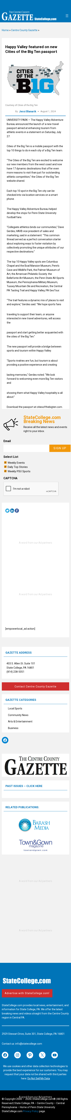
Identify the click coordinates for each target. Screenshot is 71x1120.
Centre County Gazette (24, 30)
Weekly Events (16, 462)
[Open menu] (67, 16)
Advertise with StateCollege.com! (27, 993)
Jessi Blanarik (27, 111)
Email (7, 441)
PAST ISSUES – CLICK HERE (23, 786)
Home (5, 30)
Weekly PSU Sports (19, 471)
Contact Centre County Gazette (35, 686)
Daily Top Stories (18, 467)
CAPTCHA (10, 478)
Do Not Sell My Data (38, 1078)
